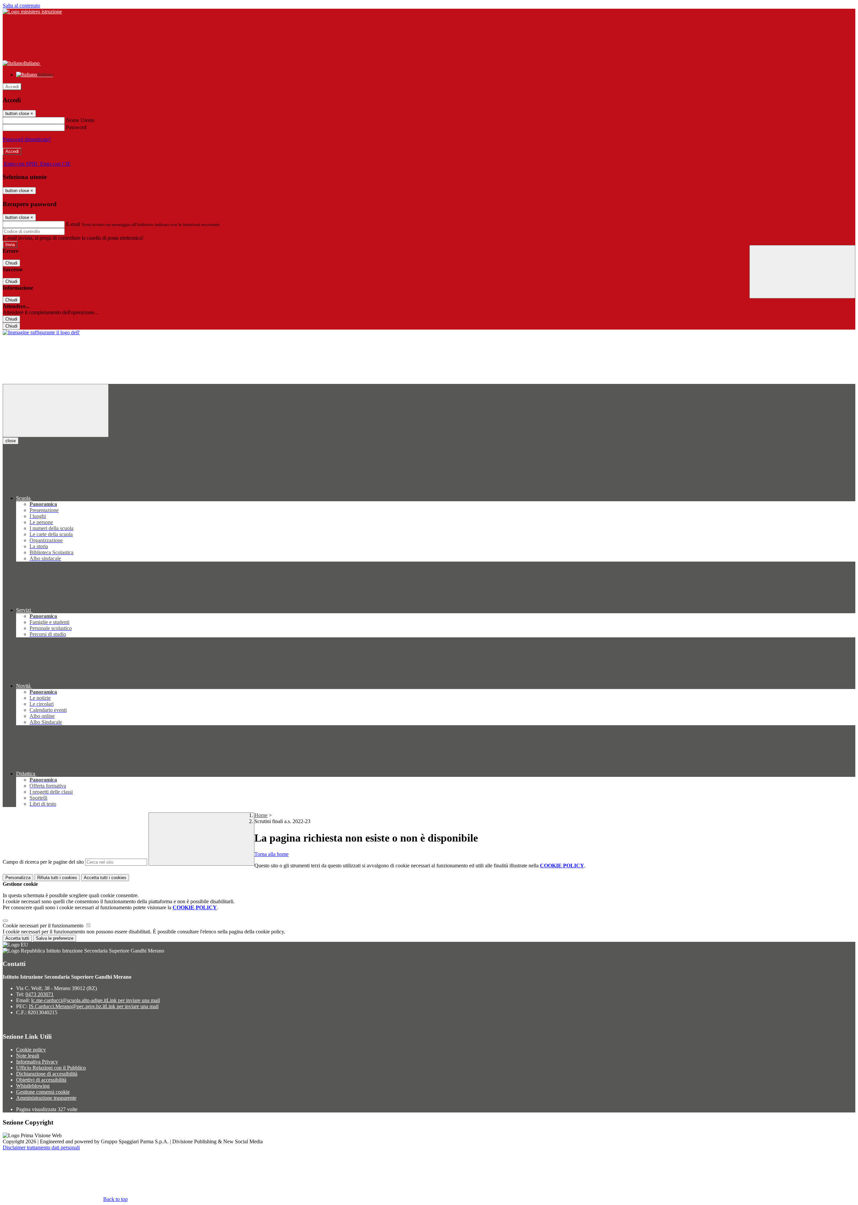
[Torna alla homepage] (41, 332)
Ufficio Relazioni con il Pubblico (51, 1068)
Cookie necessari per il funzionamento (44, 925)
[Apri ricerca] (802, 271)
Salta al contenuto (21, 5)
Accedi (12, 86)
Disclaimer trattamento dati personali (41, 1147)
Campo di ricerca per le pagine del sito (43, 862)
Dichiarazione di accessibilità (46, 1074)
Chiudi (11, 263)
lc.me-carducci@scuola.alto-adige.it (95, 1000)
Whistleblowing (33, 1086)
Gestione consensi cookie (43, 1092)
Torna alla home (271, 854)
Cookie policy (31, 1049)
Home (260, 815)
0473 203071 (39, 994)
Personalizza (17, 877)
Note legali (27, 1055)
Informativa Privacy (37, 1062)
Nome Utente (80, 120)
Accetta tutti (105, 877)
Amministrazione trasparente (46, 1098)
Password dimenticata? (27, 139)
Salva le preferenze (54, 938)
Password (76, 127)
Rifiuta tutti (57, 877)
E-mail (73, 224)
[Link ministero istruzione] (32, 11)
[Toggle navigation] (56, 410)
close (10, 440)
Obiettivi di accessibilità (41, 1080)
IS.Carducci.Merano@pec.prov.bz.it (94, 1006)
